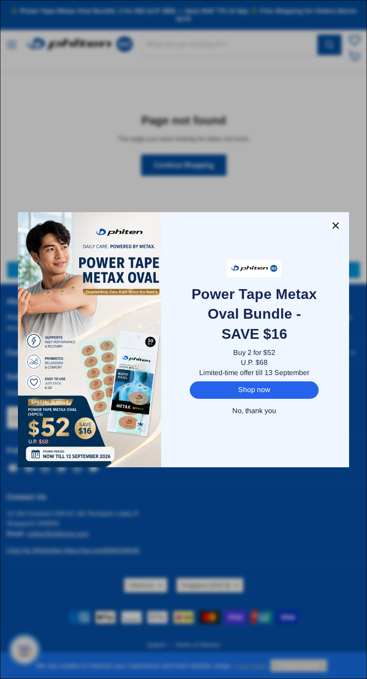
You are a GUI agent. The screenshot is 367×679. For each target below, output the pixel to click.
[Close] (335, 225)
